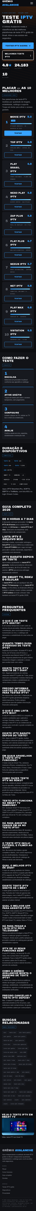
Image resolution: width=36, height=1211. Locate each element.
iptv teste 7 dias (9, 1060)
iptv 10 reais (7, 1076)
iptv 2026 (23, 1052)
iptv (4, 1032)
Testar (18, 133)
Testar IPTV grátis (8, 1187)
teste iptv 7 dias (23, 1060)
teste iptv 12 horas (9, 1068)
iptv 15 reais (19, 1076)
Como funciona (7, 1172)
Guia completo (7, 1175)
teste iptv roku (19, 1084)
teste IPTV (29, 585)
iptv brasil (17, 1080)
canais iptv (7, 1084)
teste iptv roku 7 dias (10, 1088)
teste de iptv (7, 1040)
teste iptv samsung (25, 1092)
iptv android (7, 1100)
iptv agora (27, 1080)
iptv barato (25, 1072)
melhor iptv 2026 (8, 1056)
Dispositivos (6, 1190)
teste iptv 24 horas (25, 1064)
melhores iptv (21, 1056)
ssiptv (17, 1100)
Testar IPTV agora (16, 46)
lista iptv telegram (17, 1104)
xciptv (5, 1104)
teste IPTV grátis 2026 (19, 595)
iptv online (7, 1080)
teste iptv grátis (19, 1036)
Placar (4, 1169)
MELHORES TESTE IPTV (18, 55)
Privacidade (6, 1193)
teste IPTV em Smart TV (15, 1137)
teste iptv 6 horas (9, 1064)
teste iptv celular (24, 1096)
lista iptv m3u (22, 1048)
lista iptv (6, 1044)
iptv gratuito (19, 1040)
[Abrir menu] (32, 3)
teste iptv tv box (9, 1096)
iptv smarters (26, 1100)
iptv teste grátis (24, 1032)
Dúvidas (5, 1178)
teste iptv (12, 1032)
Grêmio (17, 1150)
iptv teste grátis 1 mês (11, 1072)
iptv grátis (7, 1036)
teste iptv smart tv (9, 1092)
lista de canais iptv (10, 1052)
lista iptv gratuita (19, 1044)
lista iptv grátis (9, 1048)
